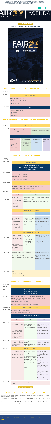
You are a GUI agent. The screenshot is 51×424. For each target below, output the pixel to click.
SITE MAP (49, 422)
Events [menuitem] (32, 417)
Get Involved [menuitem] (16, 417)
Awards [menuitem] (39, 417)
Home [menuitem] (1, 417)
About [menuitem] (8, 417)
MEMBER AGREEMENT (44, 422)
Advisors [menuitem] (2, 419)
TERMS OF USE (35, 422)
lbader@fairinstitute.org (24, 404)
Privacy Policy (31, 3)
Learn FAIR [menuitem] (25, 417)
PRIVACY (39, 422)
